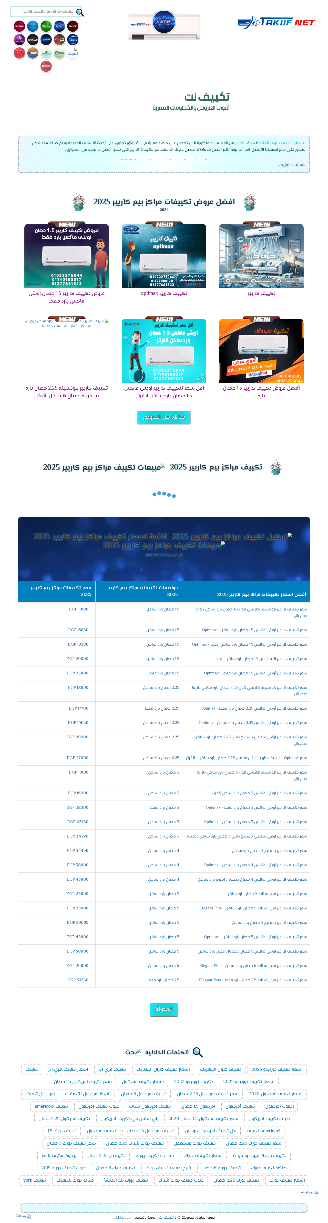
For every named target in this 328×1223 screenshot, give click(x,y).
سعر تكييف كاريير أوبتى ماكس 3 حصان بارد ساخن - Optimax (255, 822)
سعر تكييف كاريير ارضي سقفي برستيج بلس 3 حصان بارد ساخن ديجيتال (246, 836)
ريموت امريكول (279, 1106)
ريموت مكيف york (59, 1156)
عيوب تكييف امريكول (98, 1106)
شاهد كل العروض (164, 417)
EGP (78, 609)
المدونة (164, 1009)
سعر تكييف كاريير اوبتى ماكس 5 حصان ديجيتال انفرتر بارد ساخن (252, 951)
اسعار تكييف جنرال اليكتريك (163, 1069)
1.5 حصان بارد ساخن (162, 609)
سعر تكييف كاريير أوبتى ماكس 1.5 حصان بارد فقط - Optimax (255, 673)
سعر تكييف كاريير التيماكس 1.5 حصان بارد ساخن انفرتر (261, 659)
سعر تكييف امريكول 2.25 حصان (208, 1094)
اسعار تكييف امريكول (143, 1082)
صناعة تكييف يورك (269, 1168)
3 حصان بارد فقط (164, 808)
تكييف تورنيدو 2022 (193, 1082)
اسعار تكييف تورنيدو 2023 (277, 1069)
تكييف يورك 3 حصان (115, 1168)
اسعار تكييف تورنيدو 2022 (248, 1082)
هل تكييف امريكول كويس (211, 1131)
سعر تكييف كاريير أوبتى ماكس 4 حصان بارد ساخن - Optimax (255, 865)
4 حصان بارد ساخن (163, 851)
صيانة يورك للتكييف (75, 1180)
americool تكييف (263, 1131)
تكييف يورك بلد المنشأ (126, 1180)
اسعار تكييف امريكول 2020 (276, 1094)
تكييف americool (51, 1106)
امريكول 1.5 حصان (198, 1106)
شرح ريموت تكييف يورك (168, 1168)
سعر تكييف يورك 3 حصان (71, 1143)
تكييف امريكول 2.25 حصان (64, 1119)
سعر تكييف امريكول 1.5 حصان (83, 1082)
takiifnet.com (123, 1218)
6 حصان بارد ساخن (163, 966)
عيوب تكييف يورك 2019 (63, 1168)
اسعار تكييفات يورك (203, 1156)
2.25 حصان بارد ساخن (161, 688)
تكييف (31, 1069)
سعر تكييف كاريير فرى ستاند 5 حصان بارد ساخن (267, 894)
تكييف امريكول (101, 1131)
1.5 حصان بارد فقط (163, 673)
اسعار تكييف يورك (287, 1180)
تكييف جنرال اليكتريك (220, 1069)
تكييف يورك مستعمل (195, 1143)
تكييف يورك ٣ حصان (221, 1168)
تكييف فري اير (112, 1069)
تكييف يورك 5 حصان (106, 1156)
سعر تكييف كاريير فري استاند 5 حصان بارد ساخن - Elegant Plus (253, 908)
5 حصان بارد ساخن (163, 894)
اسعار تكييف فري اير (68, 1069)
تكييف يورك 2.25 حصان (236, 1180)
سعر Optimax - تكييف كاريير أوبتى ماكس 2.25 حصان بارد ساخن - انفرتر (246, 758)
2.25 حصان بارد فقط (162, 708)
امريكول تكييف (40, 1094)
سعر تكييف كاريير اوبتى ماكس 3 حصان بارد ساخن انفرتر (259, 793)
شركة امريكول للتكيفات (88, 1094)
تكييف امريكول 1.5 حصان (151, 1131)
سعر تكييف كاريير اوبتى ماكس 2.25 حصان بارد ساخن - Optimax (253, 723)
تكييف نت (166, 1218)
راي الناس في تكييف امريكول (129, 1119)
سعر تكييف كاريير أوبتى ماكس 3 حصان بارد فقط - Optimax (256, 808)
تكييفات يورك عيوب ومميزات (259, 1156)
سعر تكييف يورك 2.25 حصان (253, 1143)
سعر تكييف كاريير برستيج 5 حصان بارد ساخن (269, 923)
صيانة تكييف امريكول (269, 1119)
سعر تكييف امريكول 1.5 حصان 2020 (203, 1119)
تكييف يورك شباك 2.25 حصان (135, 1143)
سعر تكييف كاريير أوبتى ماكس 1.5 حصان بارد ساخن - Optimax (254, 630)
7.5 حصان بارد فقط (163, 980)
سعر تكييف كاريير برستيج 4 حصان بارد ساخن (269, 851)
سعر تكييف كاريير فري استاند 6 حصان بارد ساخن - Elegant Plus (253, 966)
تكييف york (34, 1180)
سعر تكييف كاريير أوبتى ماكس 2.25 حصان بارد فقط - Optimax (254, 708)
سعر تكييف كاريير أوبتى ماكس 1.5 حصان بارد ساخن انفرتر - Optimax (249, 645)
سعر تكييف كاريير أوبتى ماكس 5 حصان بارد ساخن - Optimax (255, 937)
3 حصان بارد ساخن (163, 772)
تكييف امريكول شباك (150, 1106)
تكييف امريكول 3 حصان (144, 1094)
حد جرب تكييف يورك (155, 1156)
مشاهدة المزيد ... (291, 165)
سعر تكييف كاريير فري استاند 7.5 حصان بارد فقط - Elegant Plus (253, 980)
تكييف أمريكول (240, 1106)
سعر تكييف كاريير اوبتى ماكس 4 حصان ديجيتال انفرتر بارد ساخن (252, 880)
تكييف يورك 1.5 (62, 1131)
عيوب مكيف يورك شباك (181, 1180)
